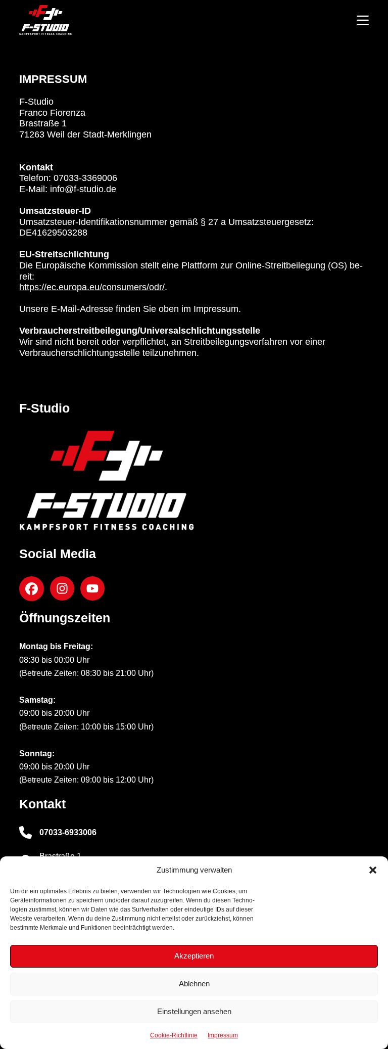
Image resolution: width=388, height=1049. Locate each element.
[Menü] (363, 20)
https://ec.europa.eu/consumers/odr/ (92, 287)
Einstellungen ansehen (194, 1011)
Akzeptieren (194, 955)
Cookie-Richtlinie (174, 1035)
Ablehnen (194, 983)
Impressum (223, 1035)
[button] (373, 870)
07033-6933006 (67, 832)
